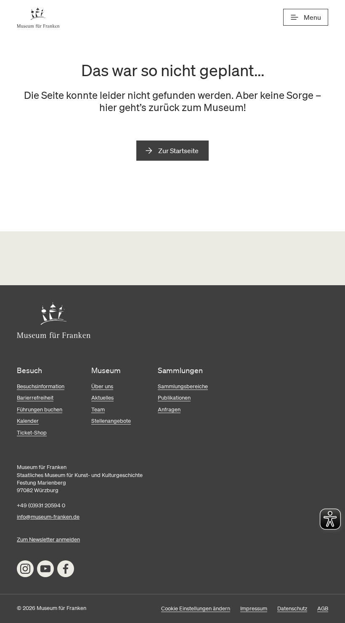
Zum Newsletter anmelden (48, 539)
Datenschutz (292, 608)
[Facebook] (65, 568)
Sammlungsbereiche (183, 386)
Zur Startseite (178, 150)
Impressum (253, 608)
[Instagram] (25, 568)
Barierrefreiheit (35, 397)
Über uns (102, 386)
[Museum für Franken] (38, 17)
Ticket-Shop (32, 432)
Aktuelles (102, 397)
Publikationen (174, 397)
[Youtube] (45, 568)
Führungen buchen (39, 409)
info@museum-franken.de (48, 516)
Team (98, 409)
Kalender (28, 420)
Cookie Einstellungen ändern (195, 608)
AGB (322, 608)
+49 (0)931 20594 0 (41, 505)
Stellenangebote (111, 420)
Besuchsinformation (40, 386)
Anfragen (169, 409)
